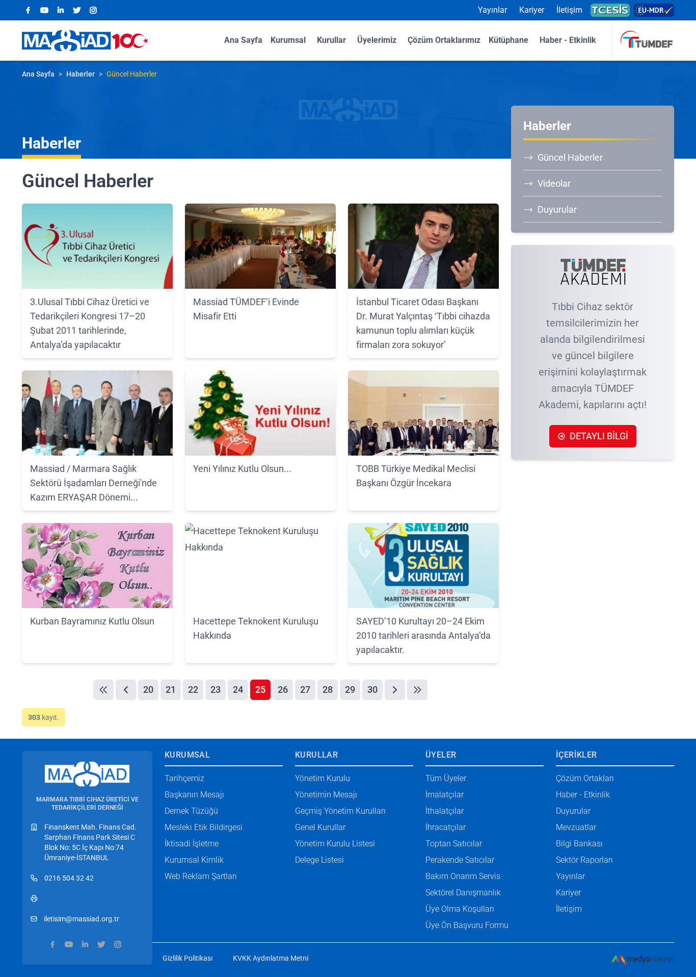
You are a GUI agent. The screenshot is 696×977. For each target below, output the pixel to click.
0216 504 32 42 (69, 878)
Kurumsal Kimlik (194, 860)
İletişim (569, 10)
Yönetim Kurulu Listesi (335, 843)
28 (328, 689)
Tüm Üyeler (445, 778)
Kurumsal (288, 40)
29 (350, 689)
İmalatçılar (444, 794)
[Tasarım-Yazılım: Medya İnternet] (642, 960)
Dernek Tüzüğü (191, 811)
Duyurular (557, 209)
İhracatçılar (445, 827)
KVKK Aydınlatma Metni (270, 958)
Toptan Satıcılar (453, 843)
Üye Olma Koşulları (459, 909)
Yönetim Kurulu (322, 778)
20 (148, 689)
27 (305, 689)
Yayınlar (492, 10)
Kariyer (531, 10)
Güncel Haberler (570, 157)
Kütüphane (508, 40)
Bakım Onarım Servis (462, 876)
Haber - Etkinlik (568, 40)
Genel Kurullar (320, 827)
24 (238, 689)
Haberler (80, 74)
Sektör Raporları (584, 860)
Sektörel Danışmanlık (463, 892)
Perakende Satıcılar (459, 860)
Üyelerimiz (376, 40)
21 (171, 689)
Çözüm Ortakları (585, 778)
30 (372, 689)
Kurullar (331, 40)
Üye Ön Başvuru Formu (466, 925)
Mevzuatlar (576, 827)
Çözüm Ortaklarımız (444, 40)
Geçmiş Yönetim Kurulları (340, 811)
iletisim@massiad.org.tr (81, 919)
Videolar (554, 183)
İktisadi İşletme (192, 843)
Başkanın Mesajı (194, 794)
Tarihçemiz (184, 778)
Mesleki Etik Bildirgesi (204, 827)
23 (215, 689)
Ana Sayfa (243, 40)
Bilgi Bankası (579, 843)
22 (193, 689)
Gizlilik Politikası (187, 958)
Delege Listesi (319, 860)
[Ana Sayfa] (87, 769)
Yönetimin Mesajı (326, 794)
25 (260, 689)
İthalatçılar (444, 811)
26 (283, 689)
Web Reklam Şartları (201, 876)
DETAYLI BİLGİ (599, 436)
